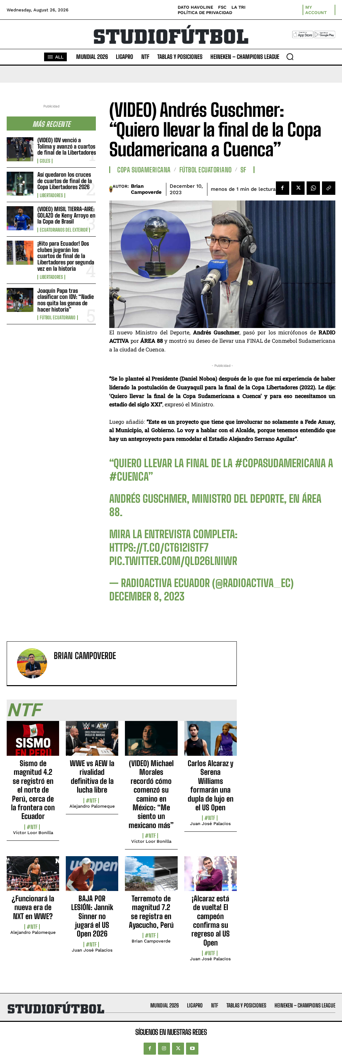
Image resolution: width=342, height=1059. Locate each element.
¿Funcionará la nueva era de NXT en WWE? (33, 907)
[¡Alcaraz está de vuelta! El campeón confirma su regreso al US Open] (210, 877)
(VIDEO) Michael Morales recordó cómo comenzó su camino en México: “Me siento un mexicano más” (151, 794)
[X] (298, 188)
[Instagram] (164, 1049)
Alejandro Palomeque (92, 806)
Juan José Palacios (210, 823)
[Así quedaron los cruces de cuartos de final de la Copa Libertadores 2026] (20, 184)
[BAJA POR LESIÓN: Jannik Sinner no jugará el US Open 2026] (92, 877)
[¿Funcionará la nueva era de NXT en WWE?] (33, 877)
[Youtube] (192, 1049)
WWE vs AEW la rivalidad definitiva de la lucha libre (92, 776)
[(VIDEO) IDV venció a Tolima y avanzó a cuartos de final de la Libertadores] (20, 149)
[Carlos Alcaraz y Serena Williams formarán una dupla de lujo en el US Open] (210, 742)
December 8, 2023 (146, 596)
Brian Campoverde (146, 189)
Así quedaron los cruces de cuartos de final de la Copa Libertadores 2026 (64, 180)
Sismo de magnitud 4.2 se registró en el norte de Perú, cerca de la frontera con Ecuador (33, 790)
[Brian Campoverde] (110, 189)
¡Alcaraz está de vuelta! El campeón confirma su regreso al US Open (210, 920)
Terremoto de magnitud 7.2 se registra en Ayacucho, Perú (151, 911)
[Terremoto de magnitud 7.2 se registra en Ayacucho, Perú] (151, 877)
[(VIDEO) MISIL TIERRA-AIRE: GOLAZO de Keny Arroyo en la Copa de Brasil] (20, 218)
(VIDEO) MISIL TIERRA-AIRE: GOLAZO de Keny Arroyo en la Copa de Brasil (66, 215)
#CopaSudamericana (280, 463)
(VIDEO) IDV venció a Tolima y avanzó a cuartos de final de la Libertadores (66, 146)
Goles (45, 161)
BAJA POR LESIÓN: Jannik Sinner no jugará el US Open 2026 (92, 916)
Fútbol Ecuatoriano (57, 317)
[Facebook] (282, 188)
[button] (290, 57)
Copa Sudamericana (144, 169)
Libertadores (51, 195)
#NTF (32, 827)
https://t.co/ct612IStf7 (158, 547)
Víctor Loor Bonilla (33, 832)
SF (243, 169)
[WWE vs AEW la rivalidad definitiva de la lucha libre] (92, 742)
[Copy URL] (328, 188)
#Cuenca (128, 476)
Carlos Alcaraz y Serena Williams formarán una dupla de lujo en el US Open (210, 785)
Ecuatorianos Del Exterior (64, 230)
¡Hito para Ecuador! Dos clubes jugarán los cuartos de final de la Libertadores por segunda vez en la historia (65, 256)
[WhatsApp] (313, 188)
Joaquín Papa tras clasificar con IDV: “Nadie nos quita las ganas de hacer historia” (65, 300)
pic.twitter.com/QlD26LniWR (173, 561)
